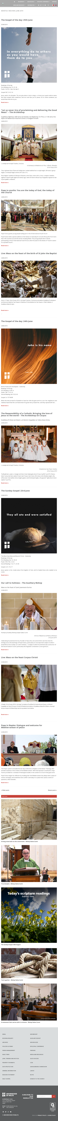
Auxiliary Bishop (35, 1038)
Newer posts (52, 790)
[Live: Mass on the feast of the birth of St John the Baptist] (29, 279)
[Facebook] (39, 5)
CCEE (31, 1062)
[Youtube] (45, 5)
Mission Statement (8, 1074)
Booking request (7, 1038)
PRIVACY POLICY (42, 1115)
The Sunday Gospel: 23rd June (15, 490)
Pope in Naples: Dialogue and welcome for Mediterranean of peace (21, 726)
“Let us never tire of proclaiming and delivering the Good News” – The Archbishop (29, 111)
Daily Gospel (6, 1078)
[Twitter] (41, 5)
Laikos (32, 1070)
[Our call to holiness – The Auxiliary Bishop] (29, 611)
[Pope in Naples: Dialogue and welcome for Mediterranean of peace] (29, 750)
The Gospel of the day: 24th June (17, 321)
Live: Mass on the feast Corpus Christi (19, 657)
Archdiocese (34, 1042)
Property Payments (8, 1062)
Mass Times (5, 1054)
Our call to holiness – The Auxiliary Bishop (21, 583)
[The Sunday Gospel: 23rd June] (29, 525)
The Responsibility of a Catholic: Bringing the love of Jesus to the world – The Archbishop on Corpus (26, 414)
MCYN (32, 1074)
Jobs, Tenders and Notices (10, 1058)
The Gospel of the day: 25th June (17, 20)
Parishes (32, 1050)
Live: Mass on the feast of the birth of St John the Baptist (29, 253)
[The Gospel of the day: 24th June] (29, 356)
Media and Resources (36, 1054)
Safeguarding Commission (38, 1066)
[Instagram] (43, 5)
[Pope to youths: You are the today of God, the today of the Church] (29, 215)
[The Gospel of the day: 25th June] (29, 55)
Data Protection (7, 1066)
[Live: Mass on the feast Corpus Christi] (29, 683)
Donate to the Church (37, 1078)
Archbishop (33, 1034)
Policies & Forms (7, 1046)
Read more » (5, 102)
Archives (5, 1042)
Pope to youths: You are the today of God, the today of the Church (27, 191)
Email (4, 1034)
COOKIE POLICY (52, 1115)
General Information (9, 1070)
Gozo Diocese (34, 1058)
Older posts (5, 790)
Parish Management (8, 1050)
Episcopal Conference (37, 1046)
